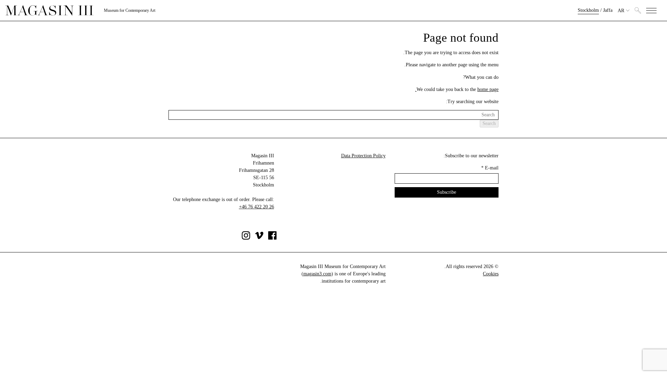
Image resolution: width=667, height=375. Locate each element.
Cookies (491, 273)
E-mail (490, 167)
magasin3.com (317, 273)
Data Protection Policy (363, 155)
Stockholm (588, 10)
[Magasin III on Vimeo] (259, 238)
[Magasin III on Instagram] (246, 238)
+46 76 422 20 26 (256, 206)
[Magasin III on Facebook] (272, 238)
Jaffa (607, 10)
